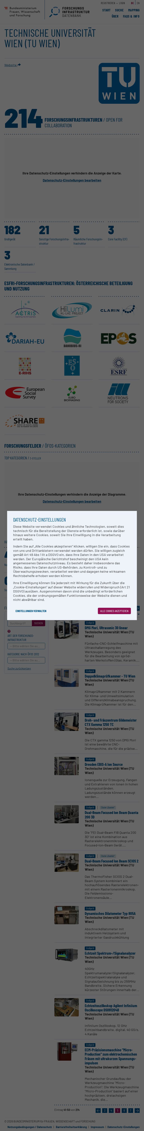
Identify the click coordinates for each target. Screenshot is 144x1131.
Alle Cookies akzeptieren (114, 611)
